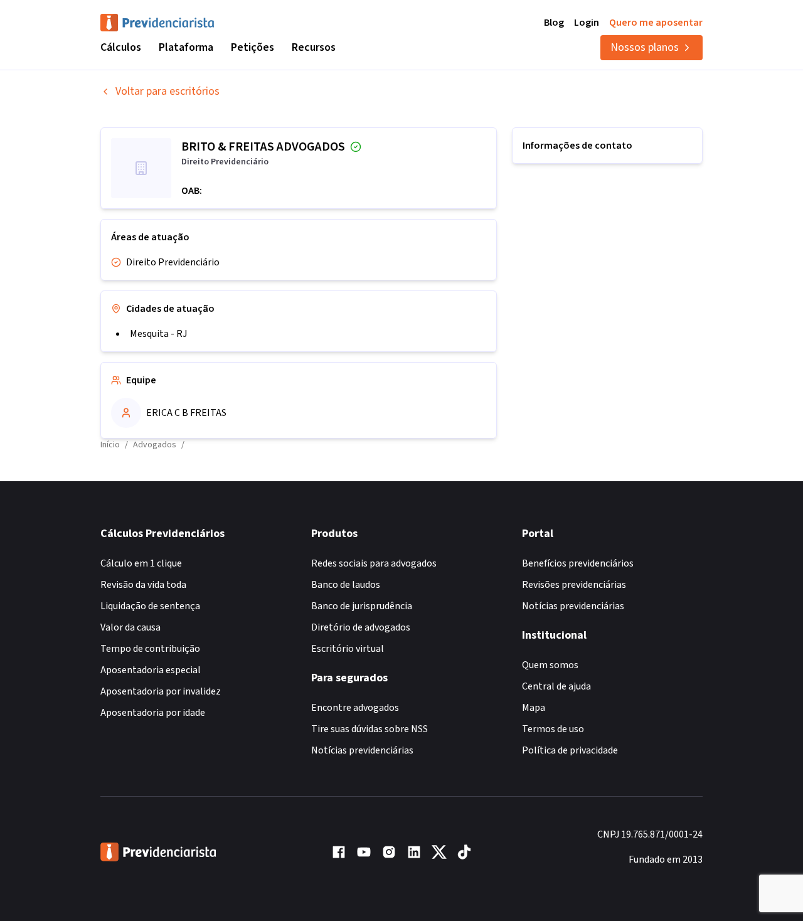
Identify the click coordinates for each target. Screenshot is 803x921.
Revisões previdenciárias (574, 584)
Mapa (533, 707)
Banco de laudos (345, 584)
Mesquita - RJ (158, 334)
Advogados (154, 445)
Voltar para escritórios (167, 91)
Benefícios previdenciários (578, 563)
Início (110, 445)
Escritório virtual (347, 648)
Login (586, 22)
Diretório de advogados (360, 627)
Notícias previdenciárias (362, 750)
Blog (554, 22)
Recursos (314, 47)
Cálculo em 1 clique (141, 563)
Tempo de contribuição (150, 648)
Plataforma (186, 47)
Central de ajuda (556, 686)
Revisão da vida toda (143, 584)
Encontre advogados (355, 707)
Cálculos (120, 47)
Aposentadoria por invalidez (160, 691)
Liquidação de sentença (150, 606)
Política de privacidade (570, 750)
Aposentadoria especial (150, 670)
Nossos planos (644, 47)
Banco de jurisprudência (361, 606)
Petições (252, 47)
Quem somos (550, 665)
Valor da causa (130, 627)
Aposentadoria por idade (152, 712)
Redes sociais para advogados (374, 563)
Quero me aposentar (656, 22)
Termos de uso (553, 729)
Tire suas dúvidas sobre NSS (369, 729)
